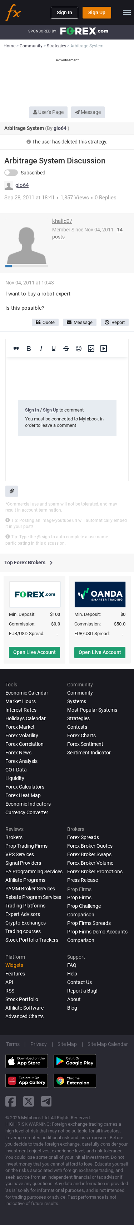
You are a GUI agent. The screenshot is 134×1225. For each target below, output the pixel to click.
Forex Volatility (21, 735)
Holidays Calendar (25, 718)
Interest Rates (20, 710)
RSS (9, 991)
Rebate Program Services (33, 897)
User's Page (50, 112)
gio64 (61, 128)
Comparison (80, 940)
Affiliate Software (24, 1008)
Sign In (64, 12)
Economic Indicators (28, 804)
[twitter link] (28, 1101)
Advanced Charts (24, 1016)
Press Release (82, 880)
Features (15, 974)
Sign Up (96, 12)
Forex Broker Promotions (95, 871)
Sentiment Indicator (89, 752)
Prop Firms (79, 897)
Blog (72, 1008)
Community (80, 693)
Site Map (67, 1044)
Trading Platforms (25, 906)
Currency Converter (26, 812)
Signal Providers (23, 863)
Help (72, 974)
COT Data (16, 770)
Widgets (14, 965)
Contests (77, 727)
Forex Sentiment (85, 744)
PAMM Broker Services (30, 888)
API (9, 982)
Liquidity (14, 778)
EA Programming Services (34, 871)
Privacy (38, 1044)
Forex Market (20, 727)
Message (90, 112)
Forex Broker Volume (90, 863)
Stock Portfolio (21, 999)
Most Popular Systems (92, 710)
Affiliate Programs (25, 880)
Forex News (18, 752)
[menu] (127, 12)
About (74, 999)
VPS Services (19, 854)
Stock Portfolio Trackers (31, 940)
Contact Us (79, 982)
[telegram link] (46, 1101)
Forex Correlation (24, 744)
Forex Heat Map (23, 795)
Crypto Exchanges (25, 923)
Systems (76, 701)
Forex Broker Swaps (89, 854)
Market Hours (20, 701)
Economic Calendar (26, 693)
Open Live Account (34, 652)
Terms (13, 1044)
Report (118, 322)
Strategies (78, 718)
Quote (49, 322)
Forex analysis (21, 761)
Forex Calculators (24, 787)
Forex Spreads (83, 837)
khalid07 (62, 221)
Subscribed (33, 173)
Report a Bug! (82, 991)
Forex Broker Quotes (90, 846)
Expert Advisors (22, 914)
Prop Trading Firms (26, 846)
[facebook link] (10, 1101)
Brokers (14, 837)
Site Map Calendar (108, 1044)
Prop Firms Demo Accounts (97, 932)
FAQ (71, 965)
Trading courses (23, 931)
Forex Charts (81, 735)
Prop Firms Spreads (89, 923)
